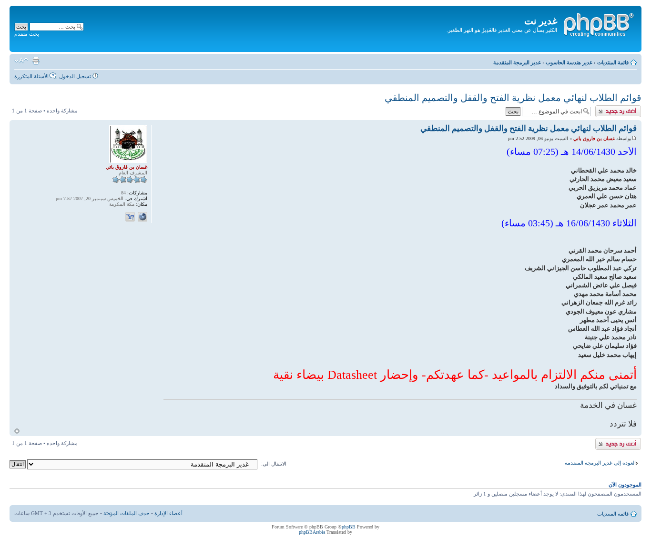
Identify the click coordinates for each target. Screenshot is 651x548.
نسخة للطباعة (36, 60)
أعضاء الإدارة (168, 513)
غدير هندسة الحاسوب (569, 62)
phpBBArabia (312, 532)
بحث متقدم (26, 34)
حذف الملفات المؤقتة (126, 513)
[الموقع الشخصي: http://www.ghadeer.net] (142, 217)
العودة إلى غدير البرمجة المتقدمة (600, 463)
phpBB (349, 526)
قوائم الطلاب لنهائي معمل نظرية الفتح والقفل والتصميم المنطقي (513, 97)
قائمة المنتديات (613, 62)
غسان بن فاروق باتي (594, 138)
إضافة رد (631, 108)
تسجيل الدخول (75, 76)
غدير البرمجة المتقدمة (517, 62)
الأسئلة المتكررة (31, 76)
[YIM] (130, 217)
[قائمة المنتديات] (598, 23)
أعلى (17, 431)
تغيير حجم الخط (21, 60)
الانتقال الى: (273, 464)
